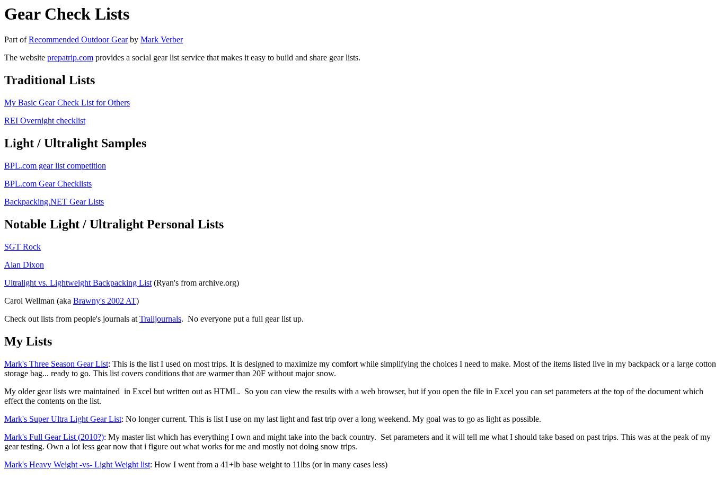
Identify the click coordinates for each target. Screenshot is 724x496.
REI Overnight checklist (44, 120)
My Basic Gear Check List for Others (67, 102)
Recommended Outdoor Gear (78, 39)
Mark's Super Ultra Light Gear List (62, 418)
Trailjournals (160, 318)
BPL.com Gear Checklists (48, 183)
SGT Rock (22, 246)
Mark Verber (161, 39)
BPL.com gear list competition (55, 165)
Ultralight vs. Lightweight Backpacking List (78, 282)
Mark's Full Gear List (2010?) (54, 436)
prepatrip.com (70, 57)
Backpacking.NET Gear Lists (54, 201)
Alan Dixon (24, 264)
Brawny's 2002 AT (104, 300)
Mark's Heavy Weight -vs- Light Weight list (77, 464)
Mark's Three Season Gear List (56, 363)
